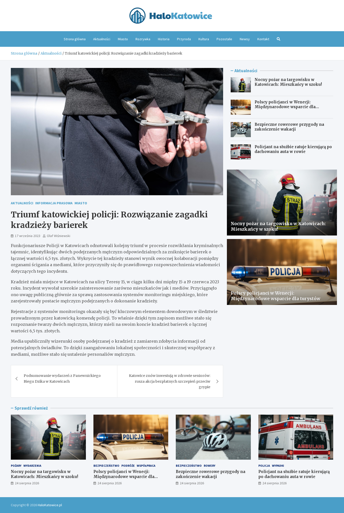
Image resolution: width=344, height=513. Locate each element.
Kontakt (263, 39)
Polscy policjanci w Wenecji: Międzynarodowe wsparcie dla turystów (285, 107)
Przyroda (184, 39)
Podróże (128, 465)
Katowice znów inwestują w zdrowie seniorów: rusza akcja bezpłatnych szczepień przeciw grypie (169, 381)
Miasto (123, 39)
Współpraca (146, 465)
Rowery (209, 465)
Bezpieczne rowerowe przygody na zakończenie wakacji (289, 127)
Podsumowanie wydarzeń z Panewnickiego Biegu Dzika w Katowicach (62, 378)
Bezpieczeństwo (106, 465)
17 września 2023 (27, 235)
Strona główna (75, 39)
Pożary (16, 465)
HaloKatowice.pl (50, 505)
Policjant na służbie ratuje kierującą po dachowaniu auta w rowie (293, 149)
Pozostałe (224, 39)
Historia (163, 39)
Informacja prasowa (54, 203)
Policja (264, 465)
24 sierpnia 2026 (27, 483)
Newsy (245, 39)
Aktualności (101, 39)
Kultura (203, 39)
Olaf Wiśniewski (58, 235)
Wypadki (278, 465)
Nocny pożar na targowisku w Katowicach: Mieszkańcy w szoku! (288, 82)
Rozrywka (142, 39)
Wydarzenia (32, 465)
